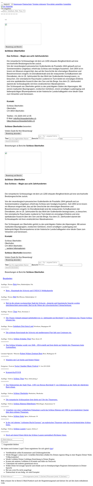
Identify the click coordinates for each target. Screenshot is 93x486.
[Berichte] (8, 299)
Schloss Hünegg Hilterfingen (25, 404)
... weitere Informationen (15, 248)
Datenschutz (27, 4)
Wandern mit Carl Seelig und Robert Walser (22, 360)
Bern (15, 284)
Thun (15, 312)
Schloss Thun (19, 379)
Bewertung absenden (13, 133)
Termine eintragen (39, 4)
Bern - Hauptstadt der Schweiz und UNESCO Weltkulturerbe (29, 291)
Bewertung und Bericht (14, 47)
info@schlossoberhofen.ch (24, 118)
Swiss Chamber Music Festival (26, 366)
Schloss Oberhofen (21, 393)
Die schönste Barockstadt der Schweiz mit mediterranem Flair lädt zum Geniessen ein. (39, 333)
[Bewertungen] (6, 299)
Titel (6, 138)
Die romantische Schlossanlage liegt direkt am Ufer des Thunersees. (32, 400)
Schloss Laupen (20, 429)
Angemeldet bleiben (11, 444)
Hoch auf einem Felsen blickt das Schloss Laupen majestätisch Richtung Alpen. (36, 435)
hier (51, 449)
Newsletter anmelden (55, 4)
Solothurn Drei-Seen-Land (23, 326)
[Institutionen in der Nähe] (2, 299)
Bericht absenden (12, 141)
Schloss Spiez (19, 416)
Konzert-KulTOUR (13, 372)
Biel (14, 297)
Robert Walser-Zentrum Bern (31, 354)
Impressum (18, 4)
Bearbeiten (7, 278)
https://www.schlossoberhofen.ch (21, 121)
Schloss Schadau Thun (22, 339)
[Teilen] (6, 19)
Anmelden (67, 4)
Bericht (35, 138)
